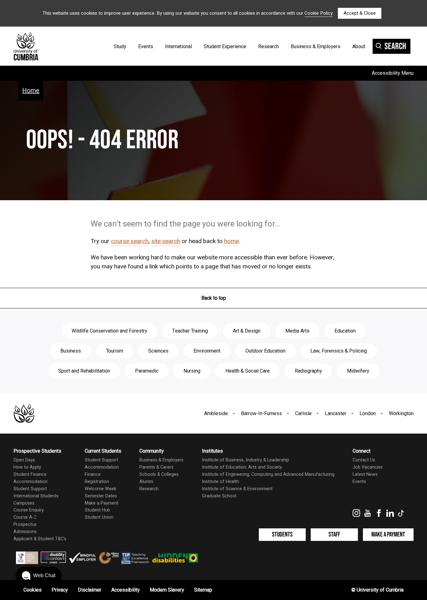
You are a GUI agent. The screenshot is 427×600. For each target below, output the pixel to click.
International (178, 46)
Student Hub (97, 510)
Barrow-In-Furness (261, 413)
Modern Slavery (167, 590)
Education (345, 331)
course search (129, 241)
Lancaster (335, 413)
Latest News (365, 474)
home (231, 241)
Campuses (23, 503)
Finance (93, 474)
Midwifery (358, 371)
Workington (401, 413)
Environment (206, 351)
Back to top (213, 298)
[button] (39, 575)
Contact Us (364, 460)
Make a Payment (101, 503)
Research (268, 46)
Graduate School (219, 496)
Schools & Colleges (158, 474)
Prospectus (25, 524)
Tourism (114, 351)
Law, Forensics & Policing (338, 351)
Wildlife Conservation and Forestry (109, 331)
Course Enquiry (28, 510)
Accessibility (125, 590)
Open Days (24, 460)
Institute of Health (220, 481)
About (358, 46)
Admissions (25, 531)
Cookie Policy (318, 13)
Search (395, 46)
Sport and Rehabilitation (84, 371)
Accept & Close (360, 13)
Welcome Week (100, 489)
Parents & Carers (156, 467)
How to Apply (27, 467)
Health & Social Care (247, 371)
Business (70, 351)
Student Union (99, 517)
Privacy (60, 590)
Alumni (146, 481)
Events (145, 46)
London (367, 413)
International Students (35, 496)
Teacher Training (190, 331)
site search (165, 241)
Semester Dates (101, 496)
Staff (334, 534)
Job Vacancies (368, 467)
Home (30, 90)
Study (120, 46)
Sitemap (203, 590)
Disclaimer (89, 590)
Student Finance (30, 474)
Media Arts (297, 331)
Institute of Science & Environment (237, 489)
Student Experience (225, 46)
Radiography (308, 371)
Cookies (32, 590)
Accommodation (30, 481)
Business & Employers (315, 46)
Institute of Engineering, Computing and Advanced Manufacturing (268, 474)
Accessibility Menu (393, 73)
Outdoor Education (265, 351)
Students (282, 534)
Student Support (30, 489)
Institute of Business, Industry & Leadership (245, 460)
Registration (97, 481)
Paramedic (146, 371)
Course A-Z (25, 517)
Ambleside (216, 413)
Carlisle (303, 413)
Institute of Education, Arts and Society (242, 467)
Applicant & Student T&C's (39, 539)
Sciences (158, 351)
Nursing (191, 371)
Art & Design (246, 331)
